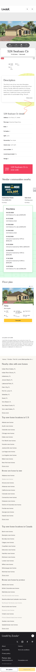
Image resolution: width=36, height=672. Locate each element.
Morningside (22, 54)
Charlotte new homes (8, 429)
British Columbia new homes (10, 588)
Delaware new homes (8, 501)
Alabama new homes (8, 475)
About (4, 646)
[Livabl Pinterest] (32, 641)
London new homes (8, 561)
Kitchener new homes (8, 557)
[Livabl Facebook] (27, 641)
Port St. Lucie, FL (7, 391)
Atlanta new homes (7, 422)
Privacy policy (6, 653)
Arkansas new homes (8, 486)
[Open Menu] (32, 9)
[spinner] (27, 9)
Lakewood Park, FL (7, 383)
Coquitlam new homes (8, 546)
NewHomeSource (7, 660)
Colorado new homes (8, 494)
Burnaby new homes (8, 539)
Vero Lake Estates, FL (8, 409)
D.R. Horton (15, 54)
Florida (10, 359)
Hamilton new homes (8, 553)
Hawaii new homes (7, 515)
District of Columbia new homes (11, 505)
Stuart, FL (5, 398)
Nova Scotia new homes (9, 606)
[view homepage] (6, 9)
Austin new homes (7, 426)
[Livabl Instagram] (22, 641)
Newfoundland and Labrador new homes (14, 599)
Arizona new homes (8, 483)
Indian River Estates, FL (9, 369)
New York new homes (8, 462)
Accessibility (5, 650)
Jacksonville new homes (9, 448)
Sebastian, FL (6, 394)
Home (4, 359)
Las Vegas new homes (8, 451)
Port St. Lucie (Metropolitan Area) (23, 359)
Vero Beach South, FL (8, 405)
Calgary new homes (8, 542)
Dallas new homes (7, 437)
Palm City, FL (6, 387)
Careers (20, 646)
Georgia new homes (8, 512)
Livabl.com (10, 346)
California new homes (8, 490)
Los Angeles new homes (9, 455)
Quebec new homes (8, 621)
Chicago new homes (8, 433)
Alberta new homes (8, 584)
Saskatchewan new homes (10, 625)
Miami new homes (7, 459)
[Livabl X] (17, 641)
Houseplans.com (23, 660)
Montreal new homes (8, 571)
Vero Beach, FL (6, 402)
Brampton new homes (8, 535)
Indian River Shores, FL (9, 372)
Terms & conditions (23, 650)
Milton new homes (7, 564)
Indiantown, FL (6, 376)
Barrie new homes (7, 531)
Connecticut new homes (9, 497)
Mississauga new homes (9, 568)
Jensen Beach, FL (7, 380)
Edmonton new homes (8, 550)
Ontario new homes (8, 614)
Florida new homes (7, 508)
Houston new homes (8, 444)
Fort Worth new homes (9, 440)
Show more (29, 97)
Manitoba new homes (8, 592)
